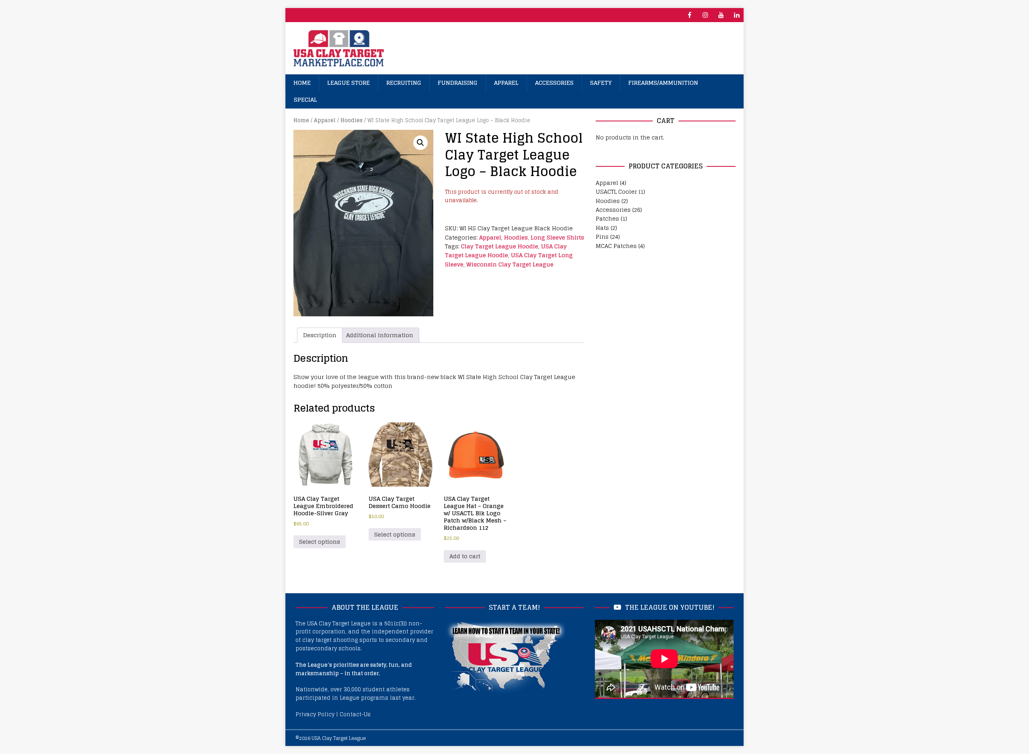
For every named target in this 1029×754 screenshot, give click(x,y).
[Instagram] (705, 15)
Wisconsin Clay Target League (509, 264)
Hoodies (351, 120)
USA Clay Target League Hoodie (506, 250)
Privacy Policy (314, 714)
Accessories (554, 83)
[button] (420, 142)
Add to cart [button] (464, 556)
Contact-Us (355, 714)
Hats (602, 228)
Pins (602, 237)
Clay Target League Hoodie (499, 246)
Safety (601, 83)
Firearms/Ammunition (663, 83)
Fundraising (458, 83)
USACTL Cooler (616, 191)
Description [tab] (319, 335)
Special (305, 99)
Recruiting (403, 83)
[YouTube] (721, 15)
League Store (348, 83)
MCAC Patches (616, 246)
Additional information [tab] (379, 335)
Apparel (506, 83)
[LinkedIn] (737, 15)
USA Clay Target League (339, 738)
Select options (319, 542)
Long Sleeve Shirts (557, 237)
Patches (607, 218)
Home (302, 83)
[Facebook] (690, 15)
